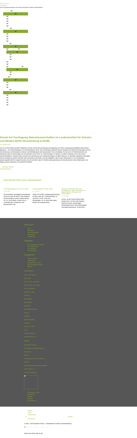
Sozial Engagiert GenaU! (20, 72)
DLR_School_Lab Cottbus (32, 285)
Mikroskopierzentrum (30, 309)
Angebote (6, 28)
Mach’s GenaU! (13, 49)
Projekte (6, 43)
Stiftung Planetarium (30, 372)
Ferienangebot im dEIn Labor (43, 189)
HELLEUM (27, 352)
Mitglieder (12, 82)
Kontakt (6, 107)
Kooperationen (13, 105)
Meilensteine (28, 302)
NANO (26, 355)
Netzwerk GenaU (4, 3)
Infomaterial (12, 23)
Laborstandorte (14, 87)
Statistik (11, 100)
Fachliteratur (31, 236)
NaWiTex (27, 316)
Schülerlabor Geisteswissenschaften (35, 365)
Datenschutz (32, 414)
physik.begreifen (29, 319)
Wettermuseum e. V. (30, 337)
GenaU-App (15, 54)
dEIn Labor (27, 278)
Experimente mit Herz (15, 64)
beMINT (14, 74)
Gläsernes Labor (29, 292)
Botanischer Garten (30, 345)
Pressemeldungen (14, 21)
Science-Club (16, 59)
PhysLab (27, 323)
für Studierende (14, 41)
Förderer (11, 102)
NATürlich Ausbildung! (19, 57)
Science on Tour (29, 326)
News (10, 16)
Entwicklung (12, 97)
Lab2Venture (12, 62)
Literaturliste (13, 26)
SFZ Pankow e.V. (29, 369)
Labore (5, 77)
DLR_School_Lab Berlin (31, 282)
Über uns (6, 90)
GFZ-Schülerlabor (29, 288)
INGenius (27, 295)
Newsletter (12, 19)
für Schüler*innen (14, 36)
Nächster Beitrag (6, 169)
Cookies (70, 416)
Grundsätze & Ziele (14, 95)
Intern (30, 412)
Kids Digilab (28, 299)
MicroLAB (27, 306)
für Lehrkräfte (13, 39)
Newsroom (7, 11)
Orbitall (26, 362)
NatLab (26, 312)
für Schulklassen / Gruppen (18, 34)
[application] (12, 11)
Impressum (31, 418)
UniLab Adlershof (29, 333)
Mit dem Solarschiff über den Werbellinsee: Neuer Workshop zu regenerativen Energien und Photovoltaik (73, 191)
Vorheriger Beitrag (6, 167)
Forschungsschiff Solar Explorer (34, 348)
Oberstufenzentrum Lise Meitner (34, 358)
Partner (11, 85)
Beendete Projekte (14, 66)
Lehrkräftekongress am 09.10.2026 (16, 189)
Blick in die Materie (30, 275)
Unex (25, 330)
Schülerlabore (3, 5)
